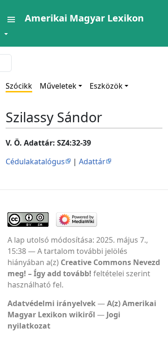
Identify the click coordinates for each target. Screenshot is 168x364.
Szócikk (19, 86)
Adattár (92, 161)
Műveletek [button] (58, 86)
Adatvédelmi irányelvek (51, 303)
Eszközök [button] (106, 86)
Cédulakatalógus (35, 161)
